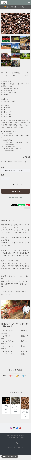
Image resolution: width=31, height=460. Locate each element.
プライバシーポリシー (13, 437)
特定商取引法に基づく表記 (17, 435)
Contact (21, 437)
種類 (2, 167)
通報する (27, 207)
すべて (4, 375)
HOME (8, 435)
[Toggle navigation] (29, 2)
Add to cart (15, 191)
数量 (2, 175)
